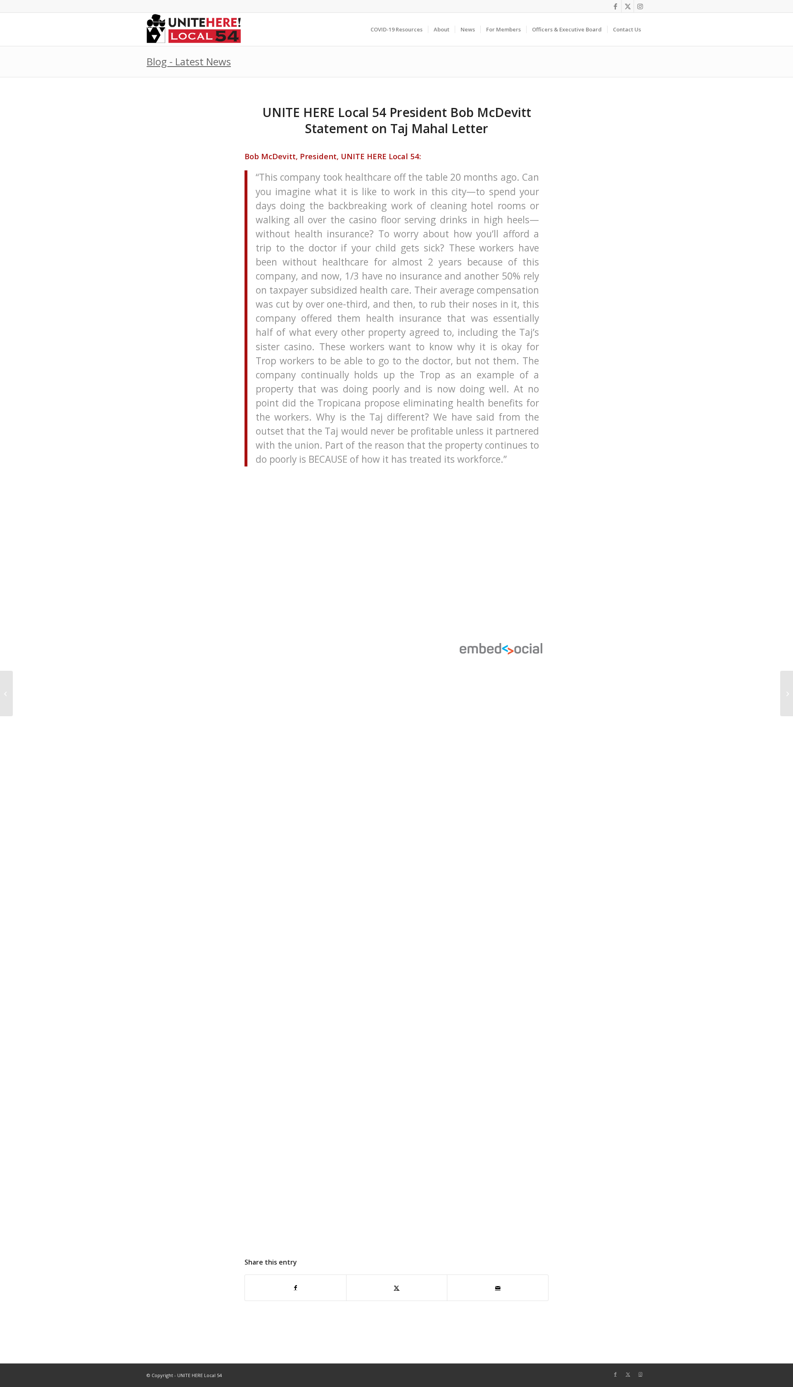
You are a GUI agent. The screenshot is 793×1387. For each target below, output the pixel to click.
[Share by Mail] (497, 1288)
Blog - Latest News (189, 61)
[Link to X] (628, 6)
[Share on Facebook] (295, 1288)
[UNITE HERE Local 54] (194, 29)
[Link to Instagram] (640, 6)
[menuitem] (396, 29)
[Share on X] (397, 1288)
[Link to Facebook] (615, 6)
